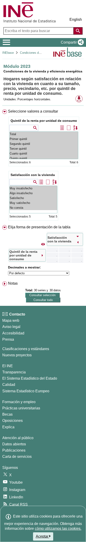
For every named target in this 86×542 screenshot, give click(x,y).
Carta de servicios (17, 457)
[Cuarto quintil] (44, 153)
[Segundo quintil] (44, 143)
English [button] (75, 19)
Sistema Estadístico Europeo (25, 391)
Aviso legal (11, 327)
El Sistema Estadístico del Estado (29, 378)
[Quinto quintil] (44, 158)
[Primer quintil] (44, 139)
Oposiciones (12, 421)
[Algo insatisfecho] (33, 193)
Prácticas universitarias (21, 408)
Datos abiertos (14, 444)
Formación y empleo (19, 402)
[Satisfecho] (33, 198)
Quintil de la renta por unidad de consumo (44, 120)
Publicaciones (13, 450)
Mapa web (10, 320)
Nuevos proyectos (17, 355)
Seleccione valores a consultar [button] (33, 111)
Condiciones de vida (33, 52)
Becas (7, 414)
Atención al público (17, 438)
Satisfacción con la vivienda (33, 175)
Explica (8, 427)
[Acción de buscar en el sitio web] (78, 31)
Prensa (8, 339)
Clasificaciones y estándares (25, 349)
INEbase (8, 52)
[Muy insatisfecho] (33, 188)
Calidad (8, 385)
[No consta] (33, 207)
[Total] (44, 134)
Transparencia (14, 372)
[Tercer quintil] (44, 148)
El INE (7, 366)
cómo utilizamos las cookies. (58, 528)
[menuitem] (43, 166)
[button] (71, 42)
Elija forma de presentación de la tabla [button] (39, 227)
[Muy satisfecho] (33, 202)
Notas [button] (13, 283)
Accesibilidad (13, 333)
